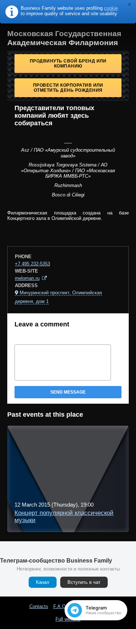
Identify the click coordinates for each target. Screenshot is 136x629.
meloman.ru (27, 278)
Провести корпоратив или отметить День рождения (68, 88)
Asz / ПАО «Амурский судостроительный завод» (68, 153)
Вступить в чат (83, 582)
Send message (68, 392)
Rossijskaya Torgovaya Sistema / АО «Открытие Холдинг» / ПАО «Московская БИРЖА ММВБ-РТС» (68, 170)
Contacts (38, 606)
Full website (68, 619)
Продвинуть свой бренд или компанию (68, 63)
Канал (42, 582)
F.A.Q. (60, 606)
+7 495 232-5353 (32, 263)
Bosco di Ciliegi (68, 195)
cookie (111, 8)
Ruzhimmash (68, 185)
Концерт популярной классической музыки (64, 516)
